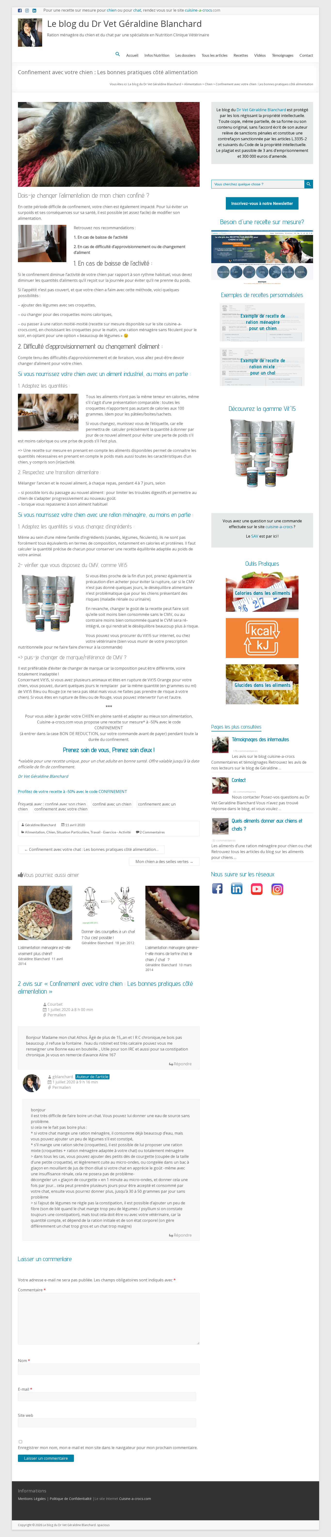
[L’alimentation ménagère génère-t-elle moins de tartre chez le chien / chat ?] (172, 888)
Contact (306, 55)
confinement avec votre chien (60, 809)
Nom (24, 1360)
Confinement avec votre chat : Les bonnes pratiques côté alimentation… (91, 849)
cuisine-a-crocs (279, 526)
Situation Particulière (73, 832)
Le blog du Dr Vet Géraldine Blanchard (124, 24)
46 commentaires (244, 791)
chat (137, 10)
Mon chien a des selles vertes (164, 861)
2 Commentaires (152, 832)
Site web (25, 1415)
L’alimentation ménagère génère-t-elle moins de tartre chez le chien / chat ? (172, 953)
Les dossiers (185, 55)
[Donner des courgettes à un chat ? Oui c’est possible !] (109, 888)
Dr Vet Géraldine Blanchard (43, 776)
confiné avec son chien (65, 804)
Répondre (183, 1063)
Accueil (132, 55)
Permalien (56, 1015)
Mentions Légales (32, 1498)
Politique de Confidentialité (71, 1498)
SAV (254, 536)
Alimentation (35, 832)
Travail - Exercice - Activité (110, 832)
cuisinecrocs (202, 10)
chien (112, 10)
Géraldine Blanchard (40, 825)
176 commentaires (245, 751)
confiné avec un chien (112, 804)
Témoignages (282, 55)
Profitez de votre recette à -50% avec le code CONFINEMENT (72, 791)
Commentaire (32, 1290)
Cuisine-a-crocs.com (135, 1498)
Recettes (241, 55)
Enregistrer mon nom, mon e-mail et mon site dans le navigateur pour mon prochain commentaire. (107, 1447)
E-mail (25, 1389)
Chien (50, 832)
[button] (117, 54)
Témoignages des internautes (260, 739)
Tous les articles (215, 55)
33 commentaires (224, 840)
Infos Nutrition (156, 55)
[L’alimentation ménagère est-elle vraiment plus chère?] (45, 888)
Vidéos (260, 55)
